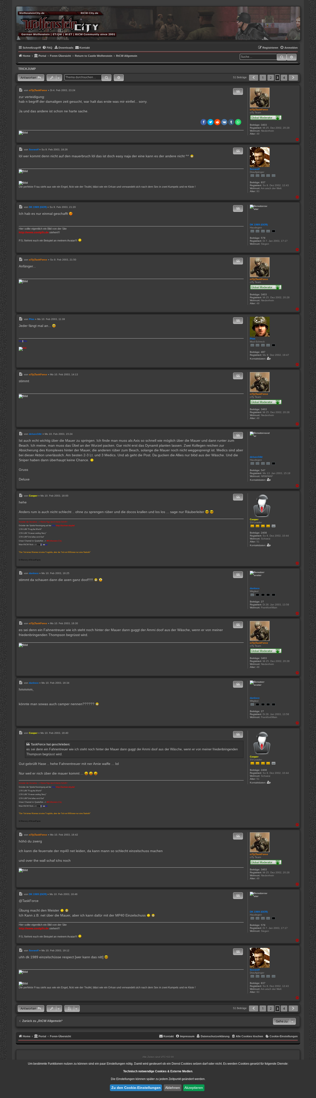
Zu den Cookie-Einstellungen (136, 1088)
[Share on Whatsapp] (238, 122)
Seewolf (254, 169)
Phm (252, 338)
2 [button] (271, 77)
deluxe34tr (256, 457)
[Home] (67, 23)
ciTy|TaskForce (259, 109)
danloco (254, 588)
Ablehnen (172, 1088)
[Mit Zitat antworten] (238, 91)
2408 (264, 532)
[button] (253, 77)
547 (263, 470)
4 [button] (284, 77)
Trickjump (27, 69)
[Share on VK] (224, 122)
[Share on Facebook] (203, 122)
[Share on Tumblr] (231, 122)
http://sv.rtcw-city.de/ (65, 525)
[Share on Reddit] (217, 122)
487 (263, 352)
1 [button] (263, 77)
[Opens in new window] (23, 132)
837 (263, 182)
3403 (264, 124)
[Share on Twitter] (210, 122)
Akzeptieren (193, 1088)
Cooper (254, 519)
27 (262, 601)
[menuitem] (47, 47)
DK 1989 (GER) (259, 224)
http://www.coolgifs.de (34, 232)
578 (263, 238)
